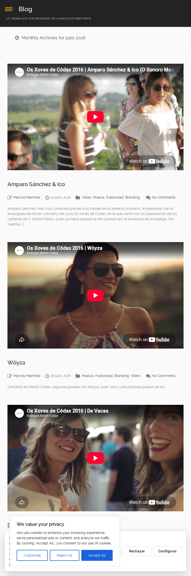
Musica (98, 197)
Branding (132, 197)
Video (86, 197)
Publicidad (115, 197)
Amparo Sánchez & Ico (36, 184)
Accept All (97, 555)
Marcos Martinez (26, 197)
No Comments (164, 197)
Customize (32, 555)
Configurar (167, 551)
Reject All (64, 555)
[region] (64, 541)
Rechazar (137, 551)
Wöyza (16, 363)
